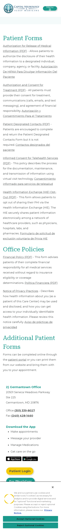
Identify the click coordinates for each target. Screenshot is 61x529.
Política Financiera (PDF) (41, 283)
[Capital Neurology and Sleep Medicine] (21, 8)
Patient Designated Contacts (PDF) (26, 124)
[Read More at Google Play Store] (30, 458)
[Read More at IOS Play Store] (13, 458)
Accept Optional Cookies (30, 519)
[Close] (52, 487)
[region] (30, 505)
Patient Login (19, 471)
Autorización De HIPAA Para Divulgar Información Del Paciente (30, 72)
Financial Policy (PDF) (17, 257)
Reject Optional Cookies (30, 525)
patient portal (17, 359)
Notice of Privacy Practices (20, 291)
